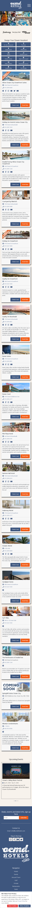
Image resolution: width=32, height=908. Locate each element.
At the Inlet (7, 548)
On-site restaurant (8, 45)
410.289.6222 (8, 478)
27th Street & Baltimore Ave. (12, 396)
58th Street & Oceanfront (11, 584)
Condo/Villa (8, 68)
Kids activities (8, 63)
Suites (8, 54)
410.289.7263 (8, 127)
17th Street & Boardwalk (11, 124)
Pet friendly (24, 68)
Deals (16, 889)
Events (16, 874)
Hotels (16, 871)
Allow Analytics (24, 906)
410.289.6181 (8, 438)
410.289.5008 (8, 206)
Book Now (25, 105)
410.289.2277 (8, 399)
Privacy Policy (21, 901)
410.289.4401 (8, 321)
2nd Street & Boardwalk (10, 436)
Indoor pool (8, 49)
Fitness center (8, 59)
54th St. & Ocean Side (10, 620)
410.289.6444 (8, 87)
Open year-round (23, 59)
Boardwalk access (23, 63)
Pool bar (23, 45)
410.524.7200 (8, 283)
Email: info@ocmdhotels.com (16, 831)
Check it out (15, 105)
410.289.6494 (8, 550)
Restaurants (16, 886)
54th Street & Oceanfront (11, 281)
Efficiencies (24, 49)
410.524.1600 (8, 246)
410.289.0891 (8, 361)
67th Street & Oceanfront (11, 243)
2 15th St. (7, 726)
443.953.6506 (8, 728)
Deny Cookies (12, 906)
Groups (16, 883)
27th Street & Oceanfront (11, 358)
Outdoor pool (23, 54)
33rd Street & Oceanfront (11, 166)
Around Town (16, 877)
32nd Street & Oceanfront (11, 85)
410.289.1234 (8, 168)
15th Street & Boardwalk (11, 204)
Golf (16, 880)
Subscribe (24, 817)
